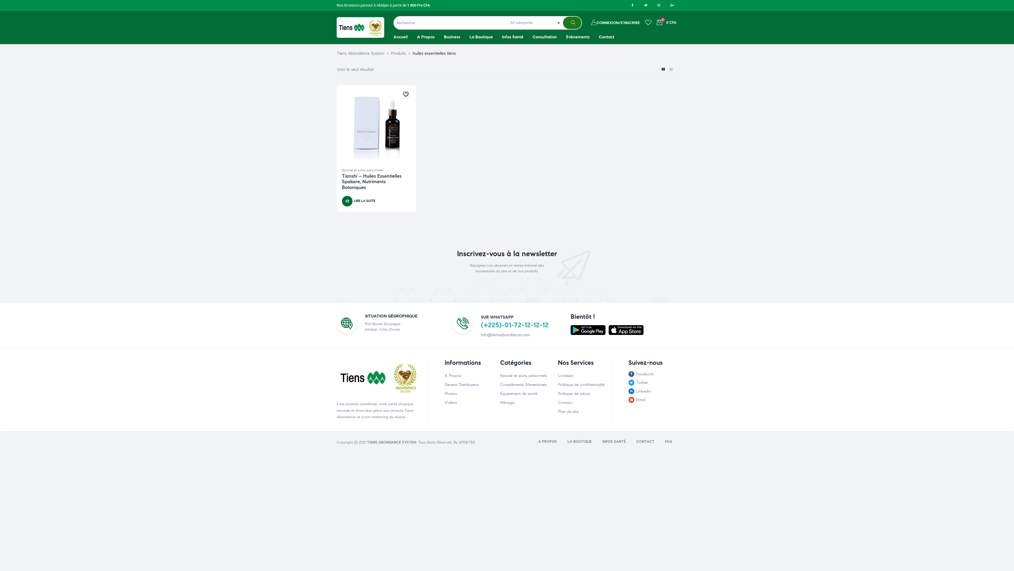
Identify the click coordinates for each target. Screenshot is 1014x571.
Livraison (566, 375)
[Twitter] (645, 5)
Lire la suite (364, 201)
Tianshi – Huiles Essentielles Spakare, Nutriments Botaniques (372, 181)
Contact (565, 402)
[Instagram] (659, 5)
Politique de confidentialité (581, 384)
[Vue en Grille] (663, 69)
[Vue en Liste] (671, 69)
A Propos (453, 375)
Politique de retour (574, 393)
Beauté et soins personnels (362, 170)
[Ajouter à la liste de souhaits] (406, 95)
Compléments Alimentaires (523, 384)
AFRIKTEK (467, 442)
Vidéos (451, 402)
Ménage (507, 402)
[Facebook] (632, 5)
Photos (451, 393)
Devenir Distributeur (462, 384)
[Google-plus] (672, 5)
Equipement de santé (518, 393)
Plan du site (568, 411)
